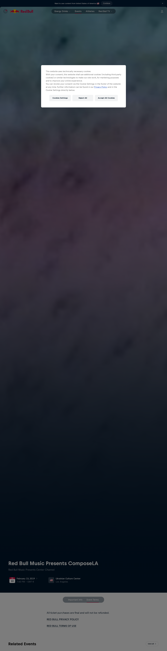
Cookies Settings (60, 98)
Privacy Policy (100, 87)
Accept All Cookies (106, 98)
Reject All (83, 98)
